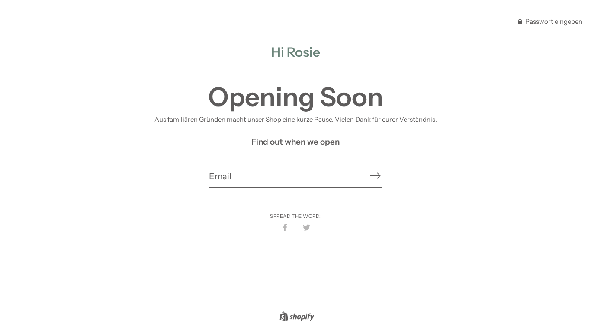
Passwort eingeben (553, 21)
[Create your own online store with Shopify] (295, 318)
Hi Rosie (295, 52)
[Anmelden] (375, 176)
